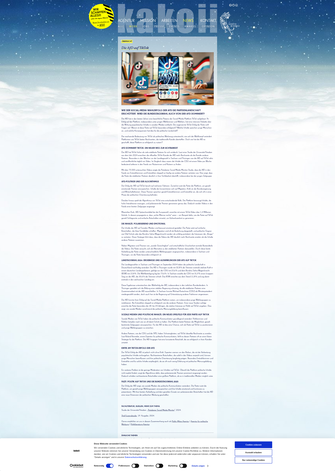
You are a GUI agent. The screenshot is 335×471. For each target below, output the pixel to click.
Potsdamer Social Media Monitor (161, 410)
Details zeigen (198, 466)
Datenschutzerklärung (135, 457)
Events (174, 26)
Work (133, 26)
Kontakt (208, 21)
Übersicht (127, 41)
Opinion (208, 26)
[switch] (135, 466)
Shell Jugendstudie (129, 416)
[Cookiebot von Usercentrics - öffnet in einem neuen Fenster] (76, 466)
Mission (148, 21)
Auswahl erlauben (253, 452)
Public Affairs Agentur (180, 421)
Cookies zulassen (253, 445)
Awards (190, 26)
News (188, 21)
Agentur (126, 21)
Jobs (146, 26)
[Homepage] (230, 23)
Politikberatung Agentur (140, 424)
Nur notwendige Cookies (253, 460)
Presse (159, 26)
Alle (121, 26)
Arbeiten (169, 21)
